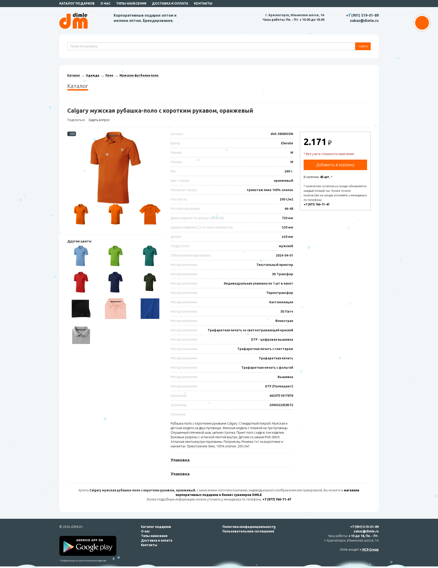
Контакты (203, 3)
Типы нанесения (131, 3)
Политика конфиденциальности (249, 527)
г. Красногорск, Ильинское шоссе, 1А (294, 15)
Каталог (73, 75)
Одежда (92, 75)
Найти (363, 46)
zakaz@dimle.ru (364, 20)
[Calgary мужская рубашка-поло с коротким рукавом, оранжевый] (115, 168)
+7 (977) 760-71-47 (316, 204)
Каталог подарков (77, 3)
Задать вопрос (99, 120)
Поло (109, 75)
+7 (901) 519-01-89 (362, 15)
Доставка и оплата (170, 3)
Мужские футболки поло (139, 75)
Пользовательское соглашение (248, 531)
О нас (105, 3)
